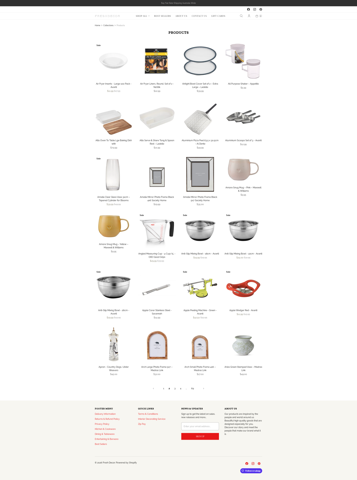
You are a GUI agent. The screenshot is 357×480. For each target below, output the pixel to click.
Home (97, 25)
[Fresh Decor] (107, 16)
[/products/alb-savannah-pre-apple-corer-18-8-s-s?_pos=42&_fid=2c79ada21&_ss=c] (157, 287)
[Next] (204, 388)
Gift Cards (218, 15)
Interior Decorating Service (151, 419)
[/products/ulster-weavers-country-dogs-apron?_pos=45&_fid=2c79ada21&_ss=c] (113, 344)
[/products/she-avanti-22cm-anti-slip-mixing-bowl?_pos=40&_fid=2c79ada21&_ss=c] (243, 231)
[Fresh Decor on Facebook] (248, 9)
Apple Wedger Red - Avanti (243, 310)
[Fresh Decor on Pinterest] (261, 9)
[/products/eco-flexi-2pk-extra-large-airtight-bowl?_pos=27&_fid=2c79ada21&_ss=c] (200, 61)
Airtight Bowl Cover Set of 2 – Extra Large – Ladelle (200, 85)
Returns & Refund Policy (107, 419)
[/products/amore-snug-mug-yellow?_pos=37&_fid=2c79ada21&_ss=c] (113, 226)
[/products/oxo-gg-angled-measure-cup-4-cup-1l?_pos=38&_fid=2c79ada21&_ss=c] (157, 231)
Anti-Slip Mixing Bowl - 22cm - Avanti (243, 253)
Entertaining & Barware (106, 439)
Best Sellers (162, 15)
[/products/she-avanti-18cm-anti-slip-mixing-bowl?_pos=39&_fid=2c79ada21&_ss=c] (200, 231)
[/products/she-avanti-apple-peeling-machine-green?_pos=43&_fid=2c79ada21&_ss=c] (200, 287)
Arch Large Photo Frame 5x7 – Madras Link (157, 369)
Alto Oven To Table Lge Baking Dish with (114, 142)
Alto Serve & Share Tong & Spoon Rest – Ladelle (157, 142)
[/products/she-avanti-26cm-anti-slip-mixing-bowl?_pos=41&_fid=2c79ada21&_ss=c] (113, 287)
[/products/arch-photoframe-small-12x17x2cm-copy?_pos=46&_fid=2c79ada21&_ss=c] (157, 344)
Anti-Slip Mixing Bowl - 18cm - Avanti (200, 253)
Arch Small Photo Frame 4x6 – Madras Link (200, 369)
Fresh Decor (109, 462)
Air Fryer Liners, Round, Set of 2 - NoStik (157, 85)
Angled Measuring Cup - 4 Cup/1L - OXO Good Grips (156, 255)
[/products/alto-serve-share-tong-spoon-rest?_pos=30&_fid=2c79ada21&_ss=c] (157, 118)
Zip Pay (142, 424)
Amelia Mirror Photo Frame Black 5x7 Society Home (200, 199)
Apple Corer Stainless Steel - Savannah (157, 312)
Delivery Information (105, 414)
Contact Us (199, 15)
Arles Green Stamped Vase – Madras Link (243, 369)
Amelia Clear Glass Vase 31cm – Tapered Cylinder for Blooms (113, 199)
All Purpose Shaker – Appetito (243, 83)
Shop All (141, 15)
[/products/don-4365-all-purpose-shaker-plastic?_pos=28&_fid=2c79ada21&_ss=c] (243, 61)
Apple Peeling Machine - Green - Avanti (200, 312)
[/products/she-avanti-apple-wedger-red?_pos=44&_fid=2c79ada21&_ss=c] (243, 287)
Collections (108, 25)
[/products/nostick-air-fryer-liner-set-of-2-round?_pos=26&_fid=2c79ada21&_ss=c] (157, 61)
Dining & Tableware (104, 434)
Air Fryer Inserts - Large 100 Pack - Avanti (114, 85)
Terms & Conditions (148, 414)
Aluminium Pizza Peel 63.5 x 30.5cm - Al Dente (200, 142)
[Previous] (153, 388)
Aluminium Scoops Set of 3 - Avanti (243, 140)
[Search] (241, 16)
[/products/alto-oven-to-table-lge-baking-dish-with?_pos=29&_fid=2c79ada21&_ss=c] (113, 118)
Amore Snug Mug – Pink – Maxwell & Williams (243, 189)
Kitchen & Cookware (105, 429)
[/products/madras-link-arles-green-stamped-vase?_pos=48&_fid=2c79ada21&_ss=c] (243, 344)
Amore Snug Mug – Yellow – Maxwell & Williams (113, 246)
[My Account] (249, 16)
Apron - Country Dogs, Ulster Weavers (114, 369)
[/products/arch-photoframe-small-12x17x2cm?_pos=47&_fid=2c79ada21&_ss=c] (200, 344)
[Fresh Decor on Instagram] (255, 9)
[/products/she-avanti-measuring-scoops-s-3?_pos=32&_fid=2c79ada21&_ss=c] (243, 118)
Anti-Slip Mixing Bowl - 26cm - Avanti (113, 312)
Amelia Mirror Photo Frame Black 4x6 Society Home (157, 199)
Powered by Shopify (126, 462)
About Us (181, 15)
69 (192, 388)
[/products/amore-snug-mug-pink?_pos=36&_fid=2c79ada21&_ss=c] (243, 170)
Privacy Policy (102, 424)
